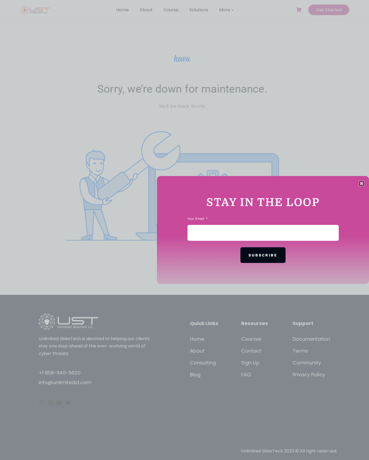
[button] (362, 183)
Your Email (196, 219)
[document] (184, 230)
